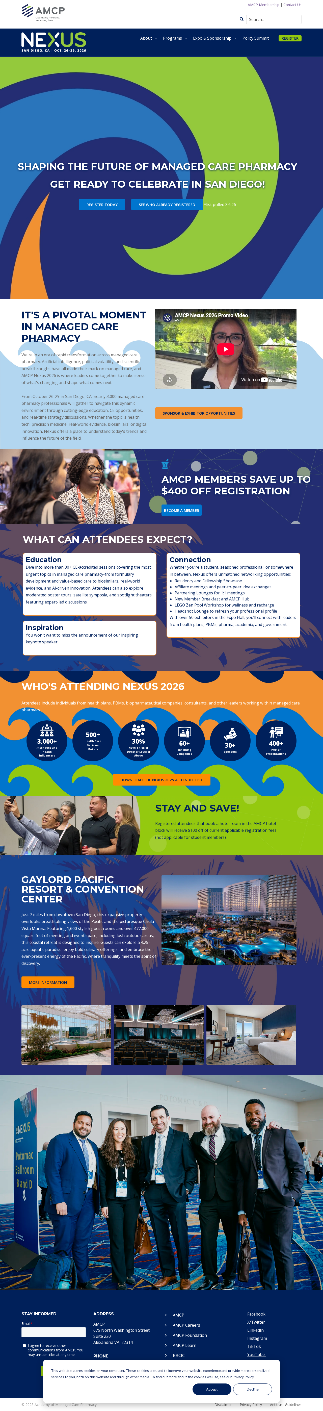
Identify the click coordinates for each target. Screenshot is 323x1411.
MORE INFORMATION (48, 982)
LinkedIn (256, 1330)
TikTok (254, 1346)
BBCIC (179, 1355)
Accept (212, 1389)
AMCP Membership (263, 4)
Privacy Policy (251, 1404)
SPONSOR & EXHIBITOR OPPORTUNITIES (199, 413)
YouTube (256, 1354)
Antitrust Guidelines (286, 1404)
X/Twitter (256, 1322)
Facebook (256, 1314)
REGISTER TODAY (102, 204)
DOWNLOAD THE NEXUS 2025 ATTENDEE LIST (161, 779)
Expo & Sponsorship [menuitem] (215, 40)
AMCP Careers (186, 1325)
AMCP (178, 1315)
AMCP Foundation (190, 1335)
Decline (253, 1389)
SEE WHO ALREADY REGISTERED (167, 204)
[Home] (53, 42)
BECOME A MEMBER (181, 510)
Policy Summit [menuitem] (256, 38)
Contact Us (292, 4)
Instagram (257, 1338)
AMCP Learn (184, 1345)
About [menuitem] (149, 40)
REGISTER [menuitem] (290, 38)
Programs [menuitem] (175, 40)
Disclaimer (223, 1404)
